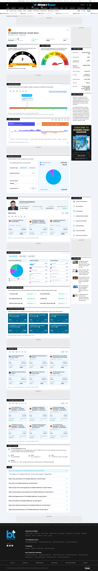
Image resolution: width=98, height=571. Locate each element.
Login (86, 158)
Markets (13, 8)
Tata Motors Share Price (31, 542)
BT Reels (56, 11)
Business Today (21, 1)
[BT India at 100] (79, 10)
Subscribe (82, 5)
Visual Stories (70, 533)
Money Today (80, 8)
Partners (85, 562)
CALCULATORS (77, 198)
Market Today (29, 533)
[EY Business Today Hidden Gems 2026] (88, 10)
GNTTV (79, 1)
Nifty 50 (34, 548)
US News (20, 11)
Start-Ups (28, 535)
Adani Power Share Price (45, 542)
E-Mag (87, 152)
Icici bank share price (40, 557)
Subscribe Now (81, 155)
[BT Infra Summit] (83, 10)
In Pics (24, 11)
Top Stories (76, 258)
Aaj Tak (75, 1)
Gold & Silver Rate (54, 8)
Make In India (44, 8)
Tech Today (45, 533)
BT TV (27, 8)
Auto (46, 535)
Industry (72, 8)
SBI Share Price (29, 557)
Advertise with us (39, 562)
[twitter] (12, 545)
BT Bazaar (27, 1)
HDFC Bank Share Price (59, 542)
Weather (30, 11)
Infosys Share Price (84, 554)
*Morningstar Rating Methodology (16, 68)
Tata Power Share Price (64, 557)
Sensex (28, 548)
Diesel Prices (44, 11)
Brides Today (66, 1)
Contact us (25, 562)
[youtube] (10, 545)
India (61, 8)
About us (13, 562)
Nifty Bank (40, 548)
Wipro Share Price (52, 557)
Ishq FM (71, 1)
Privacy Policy (54, 562)
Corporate (61, 533)
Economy (37, 533)
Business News (9, 16)
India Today (33, 1)
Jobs (51, 535)
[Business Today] (45, 5)
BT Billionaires (35, 8)
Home (8, 8)
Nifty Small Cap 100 (50, 548)
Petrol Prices (36, 11)
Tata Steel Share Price (72, 542)
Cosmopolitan (52, 1)
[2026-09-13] (81, 142)
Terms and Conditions (70, 562)
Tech (66, 8)
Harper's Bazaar (60, 1)
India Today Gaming (45, 1)
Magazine (20, 8)
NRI (7, 11)
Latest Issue (76, 152)
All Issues (83, 152)
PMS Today (50, 11)
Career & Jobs (13, 11)
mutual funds (15, 16)
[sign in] (90, 5)
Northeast (38, 1)
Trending (78, 533)
